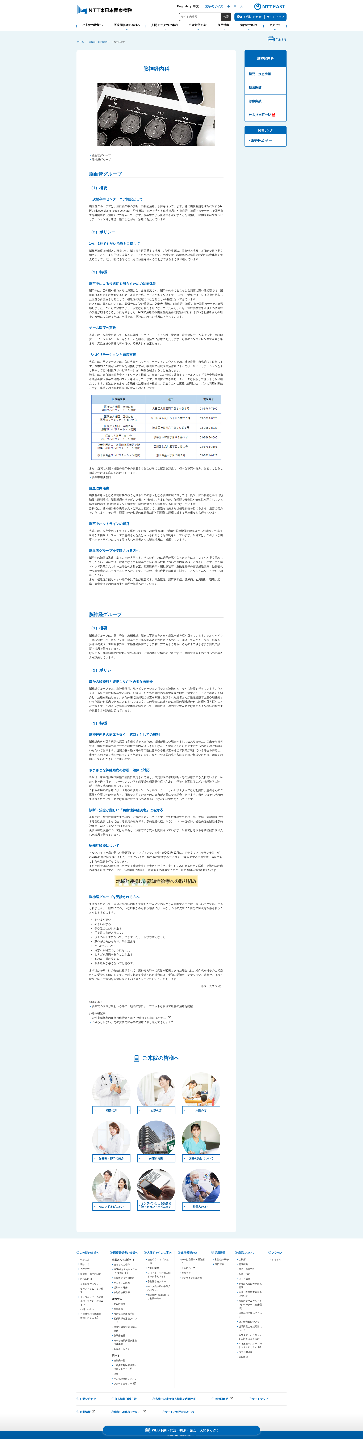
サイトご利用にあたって (180, 1411)
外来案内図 (156, 1158)
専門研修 (219, 1264)
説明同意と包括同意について (250, 1328)
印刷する (277, 40)
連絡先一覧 (119, 1360)
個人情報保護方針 (126, 1398)
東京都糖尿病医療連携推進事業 (125, 1342)
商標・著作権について (130, 1412)
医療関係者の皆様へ (125, 1252)
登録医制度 (119, 1304)
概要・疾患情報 (260, 74)
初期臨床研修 (222, 1259)
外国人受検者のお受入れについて (159, 1288)
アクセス (277, 1252)
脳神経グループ (101, 159)
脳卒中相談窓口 (101, 477)
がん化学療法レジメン (125, 1379)
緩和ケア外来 (121, 1287)
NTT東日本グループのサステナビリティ (250, 1345)
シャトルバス (279, 1259)
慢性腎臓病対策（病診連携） (125, 1329)
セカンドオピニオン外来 (91, 1290)
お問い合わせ (88, 1398)
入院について (188, 1268)
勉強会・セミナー (123, 1349)
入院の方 (201, 1110)
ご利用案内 (153, 1268)
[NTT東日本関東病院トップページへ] (105, 13)
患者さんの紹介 (122, 1264)
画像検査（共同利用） (125, 1278)
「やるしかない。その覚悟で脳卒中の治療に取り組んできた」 (130, 1022)
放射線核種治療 (122, 1292)
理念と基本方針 (247, 1269)
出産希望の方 (189, 1252)
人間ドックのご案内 (159, 1252)
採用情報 (219, 1252)
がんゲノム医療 (122, 1282)
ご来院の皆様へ (89, 1252)
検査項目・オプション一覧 (159, 1261)
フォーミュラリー (125, 1384)
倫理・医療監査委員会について (250, 1294)
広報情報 (243, 1357)
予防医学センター (156, 1281)
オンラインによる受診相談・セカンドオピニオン (156, 1205)
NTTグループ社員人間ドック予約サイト (159, 1275)
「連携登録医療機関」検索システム (92, 1316)
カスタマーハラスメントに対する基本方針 (250, 1337)
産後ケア (186, 1273)
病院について (246, 1252)
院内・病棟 (244, 1278)
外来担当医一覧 (260, 114)
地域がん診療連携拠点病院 (250, 1285)
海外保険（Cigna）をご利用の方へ (158, 1297)
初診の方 (111, 1110)
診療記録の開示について (250, 1315)
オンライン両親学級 (192, 1277)
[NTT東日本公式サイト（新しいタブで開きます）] (269, 9)
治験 (116, 1374)
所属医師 (255, 87)
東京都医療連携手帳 (124, 1313)
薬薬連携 (118, 1308)
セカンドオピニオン (111, 1206)
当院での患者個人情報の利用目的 (175, 1398)
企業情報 (88, 1412)
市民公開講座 (246, 1352)
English (182, 6)
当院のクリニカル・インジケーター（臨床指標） (250, 1304)
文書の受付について (201, 1158)
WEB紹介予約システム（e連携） (125, 1271)
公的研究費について (249, 1321)
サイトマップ (275, 16)
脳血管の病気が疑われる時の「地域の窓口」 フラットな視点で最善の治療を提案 (142, 1006)
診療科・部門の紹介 (99, 42)
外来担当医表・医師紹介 (193, 1261)
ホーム (80, 42)
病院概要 (243, 1264)
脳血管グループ (101, 155)
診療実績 (255, 101)
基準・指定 (244, 1274)
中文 (196, 6)
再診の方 (156, 1110)
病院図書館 (223, 1399)
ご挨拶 (242, 1259)
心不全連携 (119, 1335)
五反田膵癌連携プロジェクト (125, 1320)
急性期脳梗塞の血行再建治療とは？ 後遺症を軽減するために (129, 1017)
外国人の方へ (201, 1206)
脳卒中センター (261, 140)
